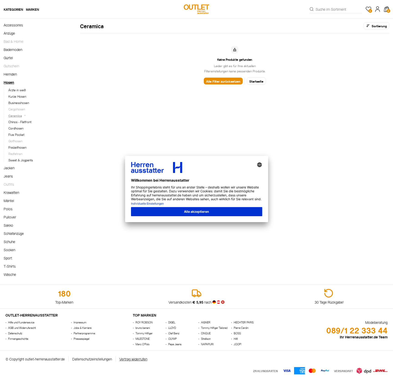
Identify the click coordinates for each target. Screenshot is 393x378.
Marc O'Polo (142, 344)
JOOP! (237, 344)
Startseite (256, 81)
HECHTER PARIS (244, 322)
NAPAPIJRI (207, 344)
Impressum (80, 322)
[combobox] (339, 9)
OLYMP (172, 338)
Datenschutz (15, 333)
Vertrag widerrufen (133, 358)
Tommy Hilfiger (144, 333)
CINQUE (206, 333)
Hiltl (236, 338)
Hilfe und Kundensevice (21, 322)
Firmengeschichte (18, 338)
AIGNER (205, 322)
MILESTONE (143, 338)
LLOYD (172, 327)
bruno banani (143, 327)
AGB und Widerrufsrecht (22, 327)
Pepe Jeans (174, 344)
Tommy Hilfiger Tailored (214, 327)
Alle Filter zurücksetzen (223, 81)
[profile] (377, 9)
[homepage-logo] (196, 9)
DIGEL (171, 322)
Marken (32, 9)
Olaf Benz (173, 333)
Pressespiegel (81, 338)
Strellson (206, 338)
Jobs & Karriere (82, 327)
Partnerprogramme (84, 333)
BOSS (237, 333)
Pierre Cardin (241, 327)
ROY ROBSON (144, 322)
